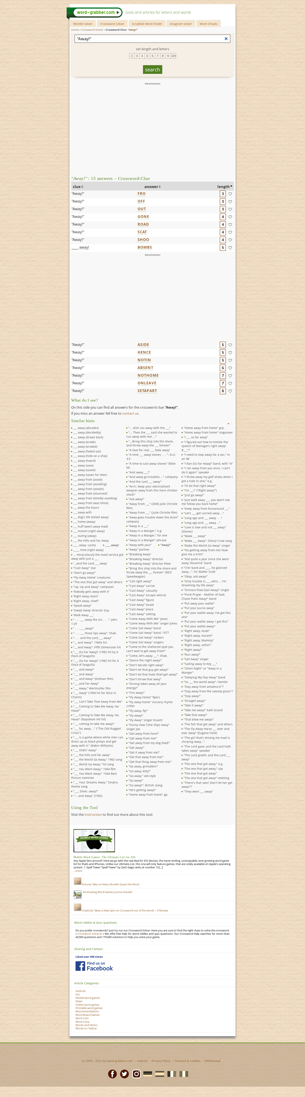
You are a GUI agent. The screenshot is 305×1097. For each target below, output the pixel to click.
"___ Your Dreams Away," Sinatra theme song (94, 784)
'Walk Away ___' (83, 615)
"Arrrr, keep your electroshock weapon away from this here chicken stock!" (151, 490)
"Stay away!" (192, 696)
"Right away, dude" (197, 631)
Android (80, 991)
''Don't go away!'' (84, 573)
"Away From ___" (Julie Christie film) (152, 512)
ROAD (143, 224)
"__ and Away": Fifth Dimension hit (97, 647)
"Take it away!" (194, 705)
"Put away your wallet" (199, 603)
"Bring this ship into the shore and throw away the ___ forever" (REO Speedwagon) (151, 572)
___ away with (82, 512)
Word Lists (82, 1018)
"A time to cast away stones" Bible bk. (151, 466)
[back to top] (228, 423)
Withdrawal (213, 1061)
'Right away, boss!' (85, 596)
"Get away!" (136, 748)
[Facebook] (111, 1073)
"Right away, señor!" (197, 645)
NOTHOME (148, 375)
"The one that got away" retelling (206, 778)
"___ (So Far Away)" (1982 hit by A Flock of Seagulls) (94, 654)
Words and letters (87, 1025)
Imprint (142, 1061)
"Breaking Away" (139, 554)
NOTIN (144, 359)
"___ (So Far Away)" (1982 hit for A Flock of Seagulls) (95, 663)
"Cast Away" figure (141, 600)
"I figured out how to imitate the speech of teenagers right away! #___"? (205, 446)
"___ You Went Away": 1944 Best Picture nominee (94, 776)
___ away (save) (83, 465)
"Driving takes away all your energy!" (146, 686)
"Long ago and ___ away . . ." (203, 518)
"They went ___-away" (198, 791)
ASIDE (143, 344)
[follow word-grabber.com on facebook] (94, 966)
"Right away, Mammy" (199, 640)
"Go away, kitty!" (139, 771)
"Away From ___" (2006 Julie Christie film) (151, 506)
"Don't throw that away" (144, 679)
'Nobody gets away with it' (91, 592)
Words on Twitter (86, 1028)
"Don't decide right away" (146, 665)
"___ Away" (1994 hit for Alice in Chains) (93, 695)
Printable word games (89, 1008)
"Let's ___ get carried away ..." (204, 513)
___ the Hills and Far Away (91, 540)
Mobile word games (88, 998)
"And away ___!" (139, 472)
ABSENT (145, 367)
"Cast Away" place (140, 609)
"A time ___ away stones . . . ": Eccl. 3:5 (151, 457)
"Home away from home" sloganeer (208, 432)
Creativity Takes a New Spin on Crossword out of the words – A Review (125, 910)
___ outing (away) (84, 536)
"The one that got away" (200, 773)
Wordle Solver (83, 24)
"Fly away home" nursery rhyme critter (149, 704)
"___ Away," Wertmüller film (92, 688)
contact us (130, 413)
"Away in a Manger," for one (147, 535)
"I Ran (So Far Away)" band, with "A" (208, 463)
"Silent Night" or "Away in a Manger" (202, 670)
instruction (93, 814)
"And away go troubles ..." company (153, 477)
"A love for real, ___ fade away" (149, 450)
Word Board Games (88, 1015)
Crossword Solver (112, 24)
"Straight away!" (195, 701)
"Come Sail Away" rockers (146, 637)
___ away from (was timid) (90, 503)
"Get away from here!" (143, 733)
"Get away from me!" (142, 738)
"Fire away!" (136, 693)
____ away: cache (84, 545)
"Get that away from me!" (145, 757)
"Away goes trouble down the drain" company (152, 519)
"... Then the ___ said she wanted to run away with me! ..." (151, 434)
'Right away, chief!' (86, 601)
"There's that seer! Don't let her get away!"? (207, 785)
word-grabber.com (120, 1061)
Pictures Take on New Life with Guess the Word (110, 884)
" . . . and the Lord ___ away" (92, 638)
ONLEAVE (147, 382)
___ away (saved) (84, 470)
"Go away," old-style (142, 776)
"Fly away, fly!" (138, 711)
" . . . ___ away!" (83, 628)
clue (77, 186)
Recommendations (87, 1011)
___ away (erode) (84, 442)
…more (77, 871)
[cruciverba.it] (182, 1073)
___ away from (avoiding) (90, 484)
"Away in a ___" (138, 526)
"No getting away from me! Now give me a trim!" (205, 552)
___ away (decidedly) (87, 432)
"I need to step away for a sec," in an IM (206, 457)
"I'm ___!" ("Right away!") (200, 490)
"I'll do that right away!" (200, 486)
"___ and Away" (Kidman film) (93, 679)
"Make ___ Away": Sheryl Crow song (208, 541)
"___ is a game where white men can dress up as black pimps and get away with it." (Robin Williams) (97, 741)
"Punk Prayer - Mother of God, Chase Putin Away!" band (203, 596)
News (79, 1001)
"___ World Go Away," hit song (93, 764)
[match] (230, 194)
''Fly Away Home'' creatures (92, 577)
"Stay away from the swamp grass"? (208, 691)
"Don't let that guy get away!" (148, 670)
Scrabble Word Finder (147, 24)
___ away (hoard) (84, 461)
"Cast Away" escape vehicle (147, 595)
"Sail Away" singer (196, 659)
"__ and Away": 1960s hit (90, 642)
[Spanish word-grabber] (158, 1073)
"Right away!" (193, 650)
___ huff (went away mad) (90, 526)
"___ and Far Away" (86, 683)
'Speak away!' (82, 605)
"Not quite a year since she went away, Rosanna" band (205, 561)
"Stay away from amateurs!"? (203, 687)
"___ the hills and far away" (91, 755)
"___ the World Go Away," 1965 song (97, 759)
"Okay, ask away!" (196, 576)
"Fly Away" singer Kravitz (145, 720)
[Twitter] (123, 1073)
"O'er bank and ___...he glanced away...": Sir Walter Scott (204, 570)
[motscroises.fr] (170, 1073)
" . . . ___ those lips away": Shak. (95, 633)
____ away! (80, 247)
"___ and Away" (83, 674)
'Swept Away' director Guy (91, 610)
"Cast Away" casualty (142, 590)
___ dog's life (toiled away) (91, 517)
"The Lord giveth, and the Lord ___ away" (206, 757)
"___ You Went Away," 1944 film (94, 769)
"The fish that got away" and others (208, 724)
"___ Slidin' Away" (85, 750)
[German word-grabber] (146, 1073)
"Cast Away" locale (141, 605)
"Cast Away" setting (141, 614)
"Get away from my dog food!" (149, 743)
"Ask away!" (136, 499)
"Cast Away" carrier (141, 586)
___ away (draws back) (88, 437)
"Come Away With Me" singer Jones (152, 623)
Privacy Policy (161, 1061)
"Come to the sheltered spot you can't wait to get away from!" (149, 649)
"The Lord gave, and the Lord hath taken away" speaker (206, 748)
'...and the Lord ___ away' (90, 563)
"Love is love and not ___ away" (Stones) (204, 529)
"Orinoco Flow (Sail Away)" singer (206, 590)
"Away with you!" (140, 545)
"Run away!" (192, 654)
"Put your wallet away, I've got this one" (206, 615)
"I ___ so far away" (196, 437)
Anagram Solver (181, 24)
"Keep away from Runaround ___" (207, 509)
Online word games (87, 1005)
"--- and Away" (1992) (87, 796)
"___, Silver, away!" (85, 791)
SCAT (142, 231)
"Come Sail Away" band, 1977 (148, 633)
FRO (142, 193)
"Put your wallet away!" (200, 626)
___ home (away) (84, 522)
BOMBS (145, 247)
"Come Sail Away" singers (146, 642)
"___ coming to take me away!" (94, 724)
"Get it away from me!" (144, 752)
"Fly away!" (135, 715)
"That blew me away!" (199, 719)
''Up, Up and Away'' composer (93, 587)
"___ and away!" (83, 669)
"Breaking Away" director (145, 559)
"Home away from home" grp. (204, 428)
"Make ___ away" (195, 536)
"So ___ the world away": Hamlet (206, 682)
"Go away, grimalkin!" (143, 766)
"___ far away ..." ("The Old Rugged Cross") (96, 731)
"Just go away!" (194, 495)
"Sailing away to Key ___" (200, 664)
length (223, 186)
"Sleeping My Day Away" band (204, 677)
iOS (78, 994)
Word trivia (82, 1022)
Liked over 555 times (89, 957)
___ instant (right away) (89, 531)
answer (151, 186)
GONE (143, 216)
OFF (141, 201)
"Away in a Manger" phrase (147, 540)
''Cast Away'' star (84, 568)
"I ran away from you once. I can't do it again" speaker (206, 470)
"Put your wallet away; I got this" (206, 621)
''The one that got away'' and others (97, 582)
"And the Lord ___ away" (144, 482)
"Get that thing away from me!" (150, 762)
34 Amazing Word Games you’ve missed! (107, 892)
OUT (142, 208)
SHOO (143, 239)
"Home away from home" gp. (148, 794)
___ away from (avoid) (87, 479)
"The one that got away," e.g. (203, 764)
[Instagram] (135, 1073)
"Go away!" (135, 780)
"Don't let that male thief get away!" (153, 674)
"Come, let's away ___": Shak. (147, 656)
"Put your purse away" (199, 608)
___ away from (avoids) (88, 489)
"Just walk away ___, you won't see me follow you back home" (206, 502)
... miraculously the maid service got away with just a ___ (97, 557)
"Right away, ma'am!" (198, 636)
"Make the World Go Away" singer (207, 545)
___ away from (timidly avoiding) (95, 498)
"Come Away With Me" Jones (148, 619)
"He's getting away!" (142, 790)
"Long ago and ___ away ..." (202, 523)
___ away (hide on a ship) (90, 456)
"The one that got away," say (203, 769)
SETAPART (147, 390)
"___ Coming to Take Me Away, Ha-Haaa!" (95, 708)
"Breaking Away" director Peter (149, 564)
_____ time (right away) (88, 550)
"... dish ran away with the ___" (149, 428)
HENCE (144, 352)
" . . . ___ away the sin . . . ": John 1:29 (94, 622)
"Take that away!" (195, 715)
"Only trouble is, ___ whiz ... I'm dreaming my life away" (204, 583)
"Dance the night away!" (145, 660)
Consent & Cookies (187, 1061)
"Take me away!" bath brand (203, 710)
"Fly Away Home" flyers (144, 697)
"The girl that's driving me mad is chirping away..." (206, 740)
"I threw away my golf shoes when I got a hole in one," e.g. (207, 479)
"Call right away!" (140, 581)
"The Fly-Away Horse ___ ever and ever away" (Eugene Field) (205, 731)
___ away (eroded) (85, 446)
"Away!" (78, 193)
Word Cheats (208, 24)
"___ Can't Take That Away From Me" (97, 702)
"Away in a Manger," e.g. (145, 531)
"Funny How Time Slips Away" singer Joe (148, 727)
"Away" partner (139, 549)
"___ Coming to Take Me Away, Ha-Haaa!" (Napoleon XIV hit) (95, 717)
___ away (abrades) (86, 428)
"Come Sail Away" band (144, 628)
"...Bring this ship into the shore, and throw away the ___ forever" (149, 443)
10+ (173, 55)
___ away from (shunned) (90, 493)
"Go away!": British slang (145, 785)
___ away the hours (86, 507)
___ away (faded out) (87, 451)
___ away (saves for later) (90, 475)
